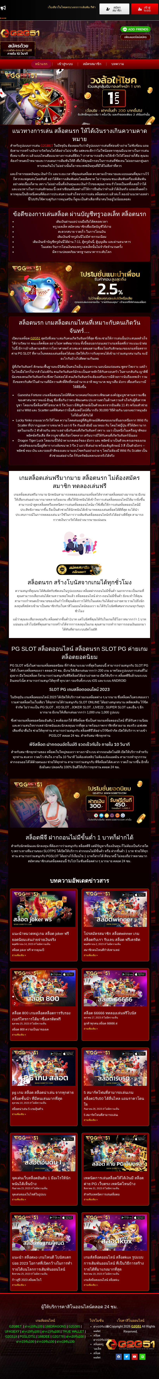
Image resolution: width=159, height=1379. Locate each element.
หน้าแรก (41, 64)
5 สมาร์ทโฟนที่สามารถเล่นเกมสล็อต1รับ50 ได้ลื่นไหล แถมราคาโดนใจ (114, 1098)
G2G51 (35, 338)
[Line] (142, 1357)
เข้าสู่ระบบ (65, 64)
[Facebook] (119, 1357)
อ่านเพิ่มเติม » (19, 955)
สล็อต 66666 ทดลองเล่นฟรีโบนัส (110, 1013)
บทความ (117, 64)
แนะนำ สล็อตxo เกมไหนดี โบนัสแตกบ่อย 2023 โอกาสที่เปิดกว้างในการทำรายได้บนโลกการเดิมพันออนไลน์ (42, 1263)
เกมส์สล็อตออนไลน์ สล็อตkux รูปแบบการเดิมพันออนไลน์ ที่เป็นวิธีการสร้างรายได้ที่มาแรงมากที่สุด (114, 1263)
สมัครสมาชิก (92, 64)
